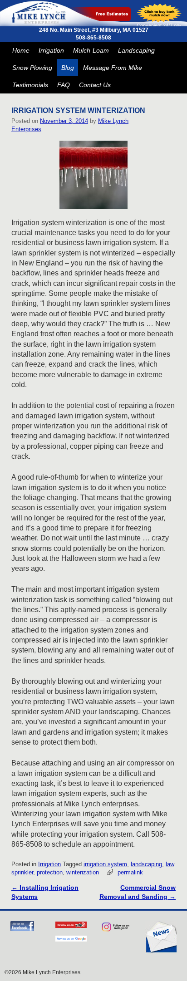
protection (50, 872)
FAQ (63, 84)
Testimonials (30, 84)
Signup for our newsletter (161, 937)
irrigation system (105, 864)
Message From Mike (112, 67)
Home (21, 50)
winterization (82, 872)
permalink (130, 872)
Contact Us (95, 84)
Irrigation (51, 50)
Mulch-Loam (91, 50)
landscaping (146, 864)
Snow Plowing (32, 67)
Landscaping (136, 50)
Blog (67, 67)
